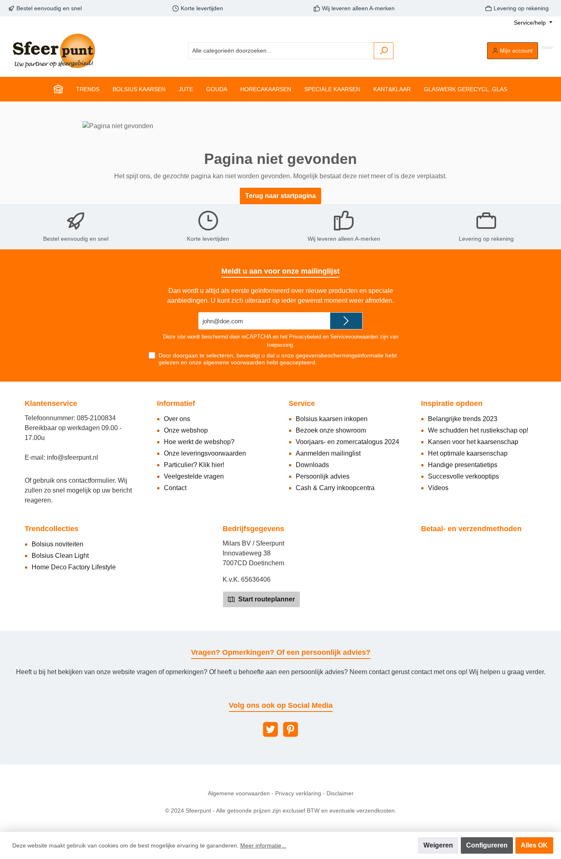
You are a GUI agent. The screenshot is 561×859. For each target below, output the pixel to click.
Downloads (312, 464)
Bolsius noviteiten (57, 544)
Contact (175, 487)
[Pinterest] (290, 729)
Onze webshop (186, 430)
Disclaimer (340, 793)
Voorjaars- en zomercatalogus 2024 (347, 441)
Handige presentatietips (462, 464)
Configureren (487, 845)
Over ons (177, 418)
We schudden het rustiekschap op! (478, 430)
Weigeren (438, 845)
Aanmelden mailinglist (328, 453)
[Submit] (346, 321)
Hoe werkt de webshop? (199, 441)
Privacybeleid (305, 337)
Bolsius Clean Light (60, 555)
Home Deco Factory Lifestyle (74, 567)
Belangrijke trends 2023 (462, 418)
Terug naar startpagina (280, 195)
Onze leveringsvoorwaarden (205, 453)
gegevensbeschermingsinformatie (340, 355)
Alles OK (534, 845)
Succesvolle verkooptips (463, 476)
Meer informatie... (263, 845)
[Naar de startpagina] (53, 51)
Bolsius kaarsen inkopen (332, 418)
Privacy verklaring (298, 793)
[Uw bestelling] (547, 47)
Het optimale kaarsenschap (468, 453)
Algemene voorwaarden (239, 793)
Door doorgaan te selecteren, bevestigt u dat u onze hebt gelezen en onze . (278, 359)
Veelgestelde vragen (194, 476)
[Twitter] (270, 729)
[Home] (58, 89)
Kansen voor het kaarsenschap (473, 441)
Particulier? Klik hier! (194, 464)
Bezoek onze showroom (331, 430)
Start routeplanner (266, 599)
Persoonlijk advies (322, 476)
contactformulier (92, 480)
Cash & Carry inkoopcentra (335, 487)
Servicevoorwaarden (354, 337)
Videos (438, 487)
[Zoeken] (383, 50)
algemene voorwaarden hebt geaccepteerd (259, 362)
